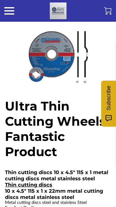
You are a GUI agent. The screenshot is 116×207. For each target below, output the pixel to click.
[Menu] (9, 11)
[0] (108, 11)
